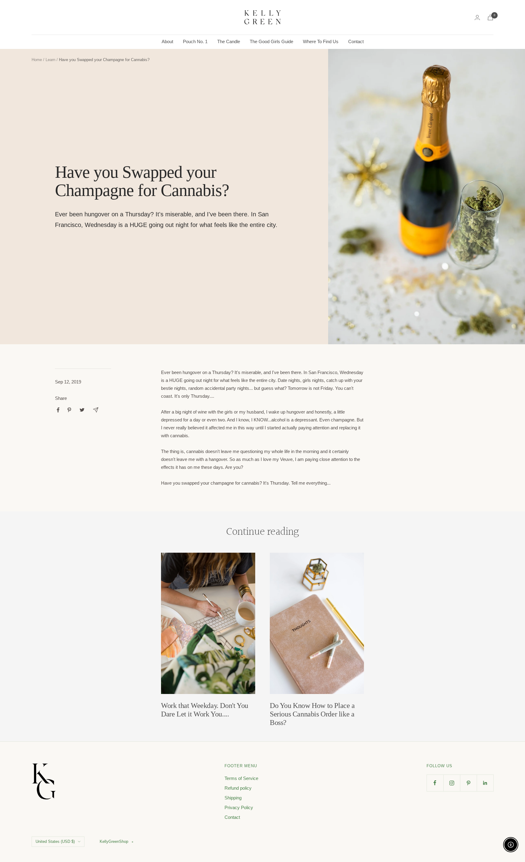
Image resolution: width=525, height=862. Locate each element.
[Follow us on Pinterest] (468, 782)
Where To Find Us (320, 41)
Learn (50, 59)
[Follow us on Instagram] (451, 782)
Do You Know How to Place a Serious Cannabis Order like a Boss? (312, 714)
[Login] (477, 17)
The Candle (228, 41)
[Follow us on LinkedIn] (485, 782)
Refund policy (238, 788)
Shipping (233, 797)
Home (37, 59)
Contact (356, 41)
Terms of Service (241, 778)
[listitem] (58, 410)
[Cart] (490, 17)
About (167, 41)
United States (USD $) (55, 841)
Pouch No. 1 (195, 41)
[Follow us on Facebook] (435, 782)
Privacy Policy (239, 807)
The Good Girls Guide (271, 41)
